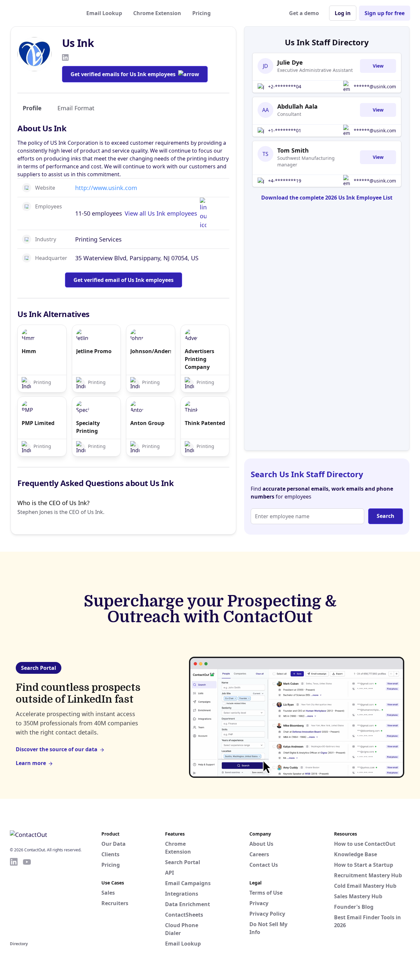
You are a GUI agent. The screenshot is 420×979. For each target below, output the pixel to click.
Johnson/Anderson (150, 351)
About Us (261, 843)
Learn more (31, 763)
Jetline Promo (94, 351)
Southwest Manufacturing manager (306, 161)
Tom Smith (293, 150)
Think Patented (205, 423)
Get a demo (304, 13)
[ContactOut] (42, 13)
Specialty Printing (88, 427)
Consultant (289, 114)
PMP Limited (38, 423)
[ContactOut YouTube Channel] (27, 898)
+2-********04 (284, 86)
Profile (32, 108)
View (378, 66)
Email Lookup (104, 13)
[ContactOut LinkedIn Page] (14, 898)
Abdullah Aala (297, 106)
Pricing (201, 13)
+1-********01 (284, 130)
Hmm (29, 351)
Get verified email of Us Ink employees (124, 280)
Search (385, 516)
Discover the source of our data (56, 749)
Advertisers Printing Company (199, 359)
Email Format (75, 108)
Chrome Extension (157, 13)
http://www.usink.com (106, 188)
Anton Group (147, 423)
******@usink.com (375, 86)
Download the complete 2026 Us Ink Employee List (326, 197)
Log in (343, 13)
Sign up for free (385, 13)
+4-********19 (284, 181)
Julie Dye (290, 62)
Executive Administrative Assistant (315, 70)
